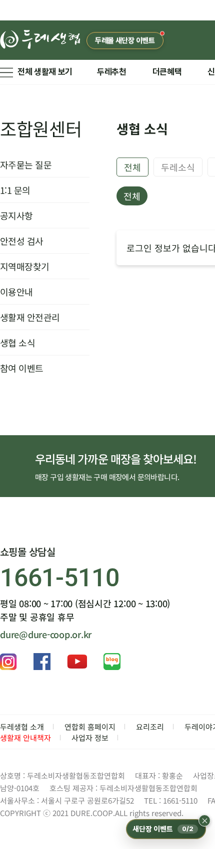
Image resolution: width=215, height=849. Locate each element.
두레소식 (178, 167)
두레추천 (111, 72)
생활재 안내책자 (25, 737)
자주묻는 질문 (26, 164)
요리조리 (150, 726)
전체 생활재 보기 (45, 72)
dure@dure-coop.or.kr (46, 634)
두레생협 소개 (22, 726)
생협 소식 (17, 342)
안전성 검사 (22, 240)
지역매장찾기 (25, 266)
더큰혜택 (167, 72)
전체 (132, 167)
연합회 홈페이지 (90, 726)
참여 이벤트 (22, 367)
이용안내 (16, 291)
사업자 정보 (90, 737)
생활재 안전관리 (30, 317)
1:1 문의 (15, 189)
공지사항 (16, 215)
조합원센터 (41, 128)
